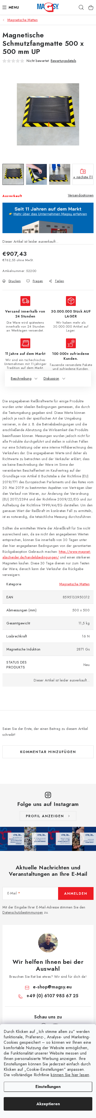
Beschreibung (21, 378)
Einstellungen (48, 1086)
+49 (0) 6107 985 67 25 (52, 996)
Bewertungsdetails (63, 61)
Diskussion (51, 378)
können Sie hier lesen (70, 1075)
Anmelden (75, 893)
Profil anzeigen (45, 816)
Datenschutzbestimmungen (22, 912)
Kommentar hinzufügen (48, 751)
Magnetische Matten (74, 584)
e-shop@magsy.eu (52, 987)
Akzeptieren (48, 1104)
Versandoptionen (81, 195)
